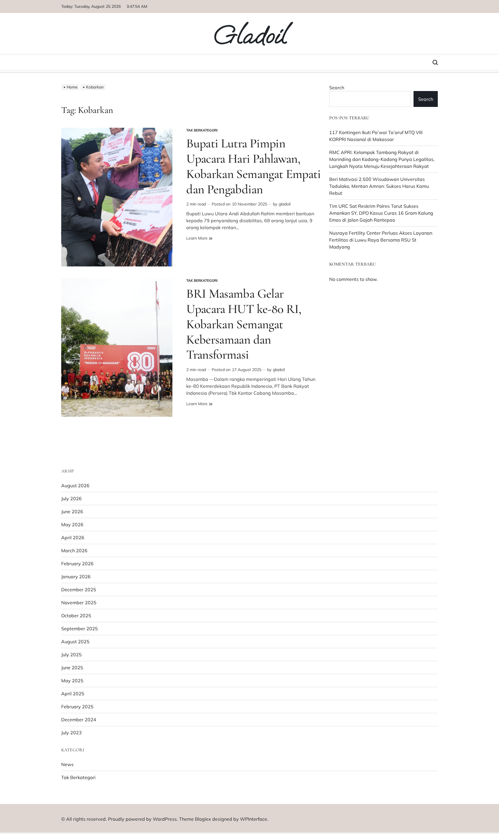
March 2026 (74, 550)
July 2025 (71, 654)
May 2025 (72, 680)
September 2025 (79, 628)
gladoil (285, 204)
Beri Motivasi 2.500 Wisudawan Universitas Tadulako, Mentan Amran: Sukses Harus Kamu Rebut (379, 186)
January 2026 (76, 576)
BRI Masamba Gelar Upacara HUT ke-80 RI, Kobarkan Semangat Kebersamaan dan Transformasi (243, 324)
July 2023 (71, 732)
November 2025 (78, 602)
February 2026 (77, 563)
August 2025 (75, 641)
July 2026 (71, 498)
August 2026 (75, 485)
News (67, 764)
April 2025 (72, 693)
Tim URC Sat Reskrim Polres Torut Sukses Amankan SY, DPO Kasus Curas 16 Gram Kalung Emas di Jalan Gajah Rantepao (381, 213)
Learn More (199, 238)
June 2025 (72, 667)
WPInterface (253, 819)
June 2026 (72, 511)
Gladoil (250, 35)
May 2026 (72, 524)
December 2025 (78, 589)
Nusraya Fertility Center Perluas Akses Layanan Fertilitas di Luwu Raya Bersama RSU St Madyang (380, 240)
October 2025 (76, 615)
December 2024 (78, 719)
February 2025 (77, 706)
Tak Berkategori (201, 130)
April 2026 (72, 537)
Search (336, 87)
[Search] (435, 62)
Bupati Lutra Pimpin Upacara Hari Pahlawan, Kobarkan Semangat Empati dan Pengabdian (253, 166)
